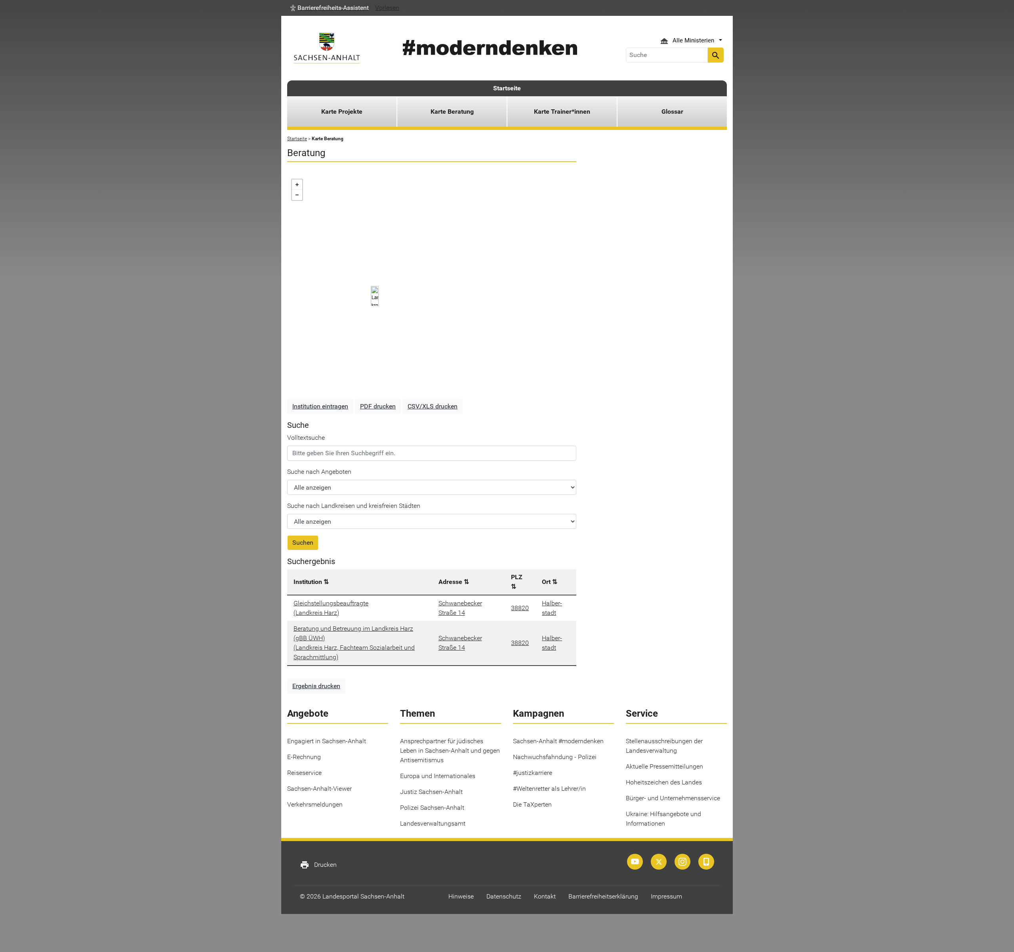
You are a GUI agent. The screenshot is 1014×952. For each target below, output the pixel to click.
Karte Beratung (452, 111)
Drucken (318, 865)
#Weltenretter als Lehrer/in (549, 788)
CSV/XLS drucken (432, 406)
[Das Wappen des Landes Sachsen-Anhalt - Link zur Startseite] (326, 48)
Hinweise (461, 896)
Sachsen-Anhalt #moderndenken (558, 741)
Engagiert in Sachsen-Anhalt (326, 741)
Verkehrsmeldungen (315, 804)
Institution (308, 582)
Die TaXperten (532, 804)
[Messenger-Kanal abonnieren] (706, 862)
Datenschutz (503, 896)
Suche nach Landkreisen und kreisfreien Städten (353, 505)
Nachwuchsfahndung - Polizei (555, 757)
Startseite (507, 88)
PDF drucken (378, 406)
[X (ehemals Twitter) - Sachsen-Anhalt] (659, 862)
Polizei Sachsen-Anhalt (432, 807)
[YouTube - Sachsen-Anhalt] (635, 862)
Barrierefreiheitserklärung (603, 896)
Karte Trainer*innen (562, 111)
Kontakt (545, 896)
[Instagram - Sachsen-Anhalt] (682, 862)
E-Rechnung (304, 757)
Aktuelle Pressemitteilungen (664, 766)
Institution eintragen (320, 406)
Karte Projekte (341, 111)
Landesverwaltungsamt (432, 823)
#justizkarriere (532, 772)
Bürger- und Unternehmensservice (673, 798)
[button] (329, 8)
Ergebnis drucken (316, 686)
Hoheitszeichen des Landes (664, 782)
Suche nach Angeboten (319, 471)
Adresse (450, 582)
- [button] (297, 195)
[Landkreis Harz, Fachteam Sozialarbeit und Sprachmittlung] (375, 296)
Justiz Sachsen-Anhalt (431, 792)
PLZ (516, 577)
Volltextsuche (306, 437)
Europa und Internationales (437, 776)
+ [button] (297, 184)
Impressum (666, 896)
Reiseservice (304, 772)
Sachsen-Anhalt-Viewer (319, 788)
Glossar (672, 111)
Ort (546, 582)
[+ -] (431, 284)
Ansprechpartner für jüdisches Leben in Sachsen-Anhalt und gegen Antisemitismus (450, 750)
